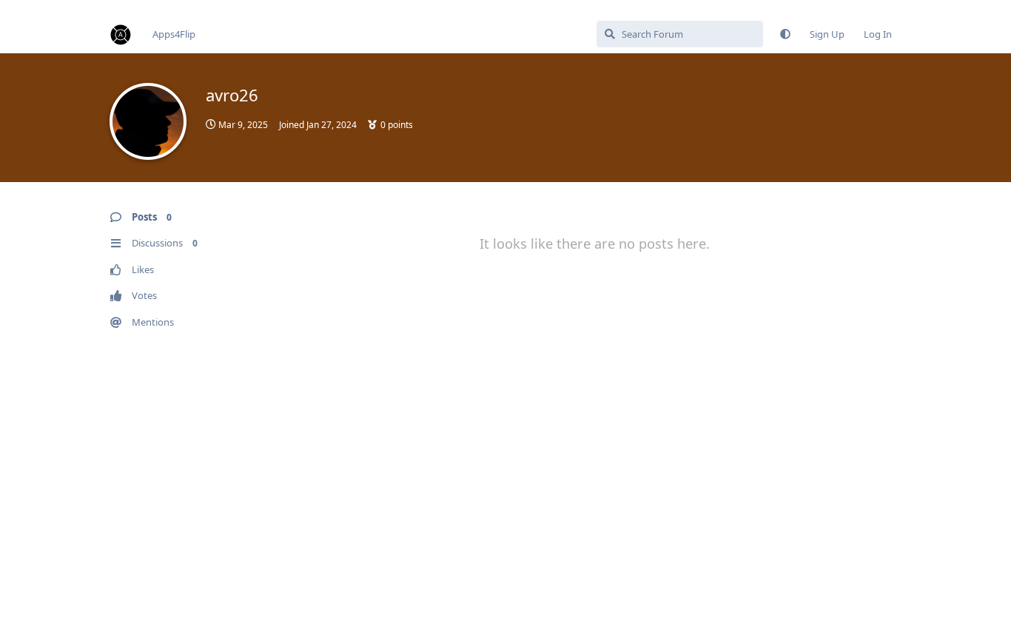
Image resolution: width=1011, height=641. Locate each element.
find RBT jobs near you (49, 6)
